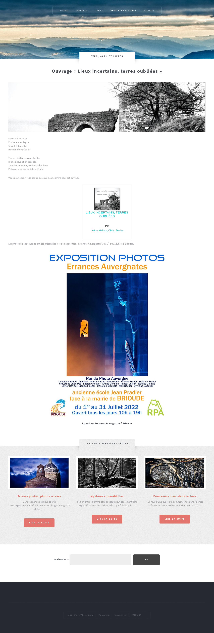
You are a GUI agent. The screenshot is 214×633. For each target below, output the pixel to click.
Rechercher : (61, 559)
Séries (99, 10)
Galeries (149, 10)
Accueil (64, 10)
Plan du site (103, 615)
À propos (82, 10)
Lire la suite (39, 522)
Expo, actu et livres (123, 10)
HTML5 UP (136, 615)
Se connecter (120, 615)
